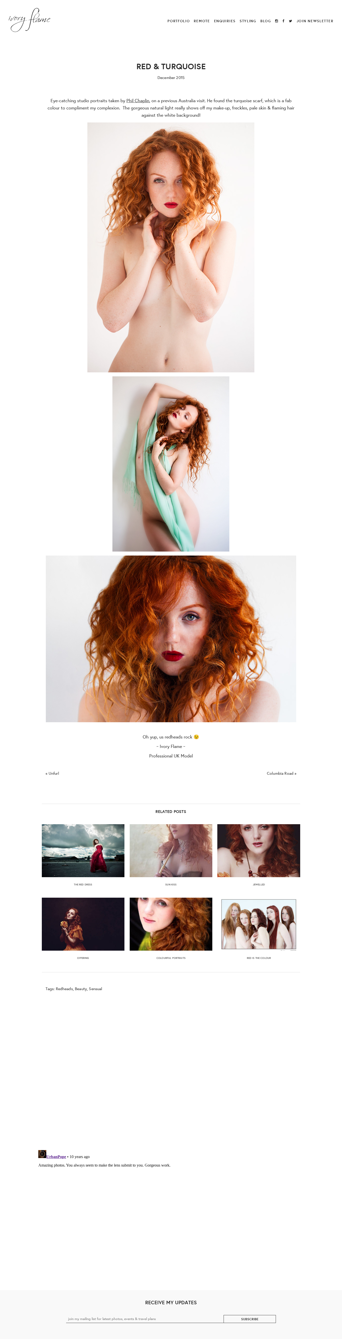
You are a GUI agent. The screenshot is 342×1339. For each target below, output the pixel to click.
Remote (202, 20)
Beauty (81, 988)
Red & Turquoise (170, 66)
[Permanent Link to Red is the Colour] (258, 924)
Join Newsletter (315, 20)
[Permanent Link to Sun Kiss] (170, 850)
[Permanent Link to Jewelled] (258, 850)
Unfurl (54, 773)
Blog (265, 20)
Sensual (95, 988)
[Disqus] (171, 1069)
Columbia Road (280, 773)
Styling (248, 20)
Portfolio (178, 20)
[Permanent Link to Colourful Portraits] (170, 924)
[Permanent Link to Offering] (83, 924)
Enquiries (225, 20)
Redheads (64, 988)
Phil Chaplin (137, 100)
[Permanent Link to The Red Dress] (83, 850)
